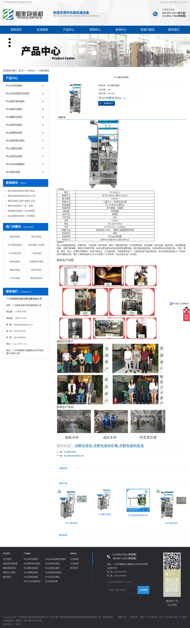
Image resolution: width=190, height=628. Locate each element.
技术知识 (74, 568)
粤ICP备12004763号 (33, 621)
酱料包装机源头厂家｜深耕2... (21, 206)
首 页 (21, 71)
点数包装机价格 (105, 446)
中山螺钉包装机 (70, 452)
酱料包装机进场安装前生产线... (22, 196)
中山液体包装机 (14, 125)
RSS (179, 2)
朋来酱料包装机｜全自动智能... (22, 211)
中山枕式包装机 (14, 156)
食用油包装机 (36, 278)
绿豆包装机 (36, 270)
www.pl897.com (19, 344)
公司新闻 (74, 559)
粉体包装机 (15, 261)
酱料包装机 (65, 617)
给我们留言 (148, 29)
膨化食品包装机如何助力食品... (22, 191)
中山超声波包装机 (15, 101)
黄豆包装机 (36, 237)
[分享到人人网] (109, 97)
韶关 (142, 617)
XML (185, 2)
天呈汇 (17, 624)
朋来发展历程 (9, 568)
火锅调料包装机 (36, 261)
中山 (161, 617)
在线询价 (106, 103)
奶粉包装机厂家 (93, 617)
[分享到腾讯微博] (106, 97)
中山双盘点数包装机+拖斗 (74, 456)
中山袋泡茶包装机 (15, 140)
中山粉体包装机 (14, 109)
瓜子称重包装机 (15, 245)
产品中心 (68, 29)
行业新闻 (74, 563)
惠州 (185, 617)
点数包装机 (44, 71)
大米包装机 (15, 278)
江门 (180, 617)
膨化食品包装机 (78, 617)
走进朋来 (42, 29)
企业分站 (164, 2)
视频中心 (95, 29)
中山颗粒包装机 (14, 117)
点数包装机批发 (131, 446)
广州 (147, 617)
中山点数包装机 (14, 148)
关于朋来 (7, 559)
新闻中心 (121, 29)
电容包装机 (15, 237)
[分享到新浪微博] (103, 97)
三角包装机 (36, 253)
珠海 (171, 617)
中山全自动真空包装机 (17, 93)
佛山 (156, 617)
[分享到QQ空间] (100, 97)
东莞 (152, 617)
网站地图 (173, 2)
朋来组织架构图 (10, 563)
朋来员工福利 (9, 572)
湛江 (175, 617)
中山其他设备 (13, 172)
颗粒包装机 (15, 270)
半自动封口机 (15, 253)
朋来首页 (16, 29)
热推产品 (121, 617)
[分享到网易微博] (113, 97)
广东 (166, 617)
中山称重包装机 (14, 133)
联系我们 (173, 29)
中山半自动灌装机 (15, 164)
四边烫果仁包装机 (36, 245)
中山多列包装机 (14, 85)
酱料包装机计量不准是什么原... (22, 201)
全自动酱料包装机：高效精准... (22, 216)
